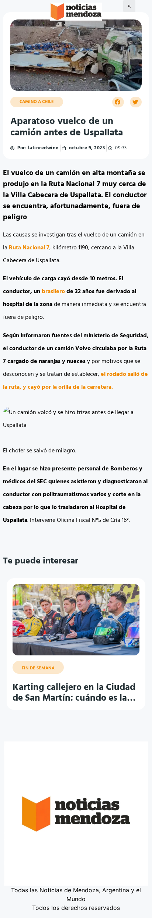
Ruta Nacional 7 (29, 248)
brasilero (53, 291)
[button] (129, 6)
